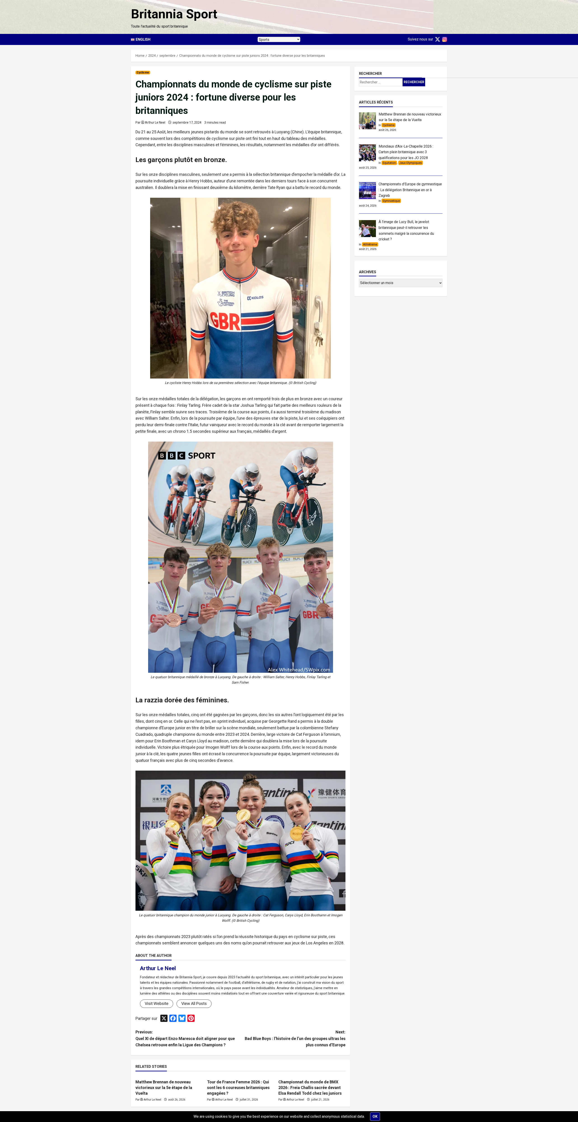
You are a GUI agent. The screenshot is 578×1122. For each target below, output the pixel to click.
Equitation (389, 163)
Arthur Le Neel (155, 122)
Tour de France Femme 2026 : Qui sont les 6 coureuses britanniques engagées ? (238, 1088)
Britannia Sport (174, 14)
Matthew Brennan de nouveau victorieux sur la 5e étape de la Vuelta (163, 1088)
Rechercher (370, 73)
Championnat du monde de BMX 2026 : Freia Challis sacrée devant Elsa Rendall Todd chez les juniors (310, 1088)
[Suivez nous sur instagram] (443, 39)
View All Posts (194, 1003)
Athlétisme (370, 244)
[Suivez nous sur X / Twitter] (436, 39)
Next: (295, 1038)
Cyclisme (143, 72)
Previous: (185, 1038)
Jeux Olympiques (410, 163)
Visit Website (156, 1003)
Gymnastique (391, 200)
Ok (375, 1116)
